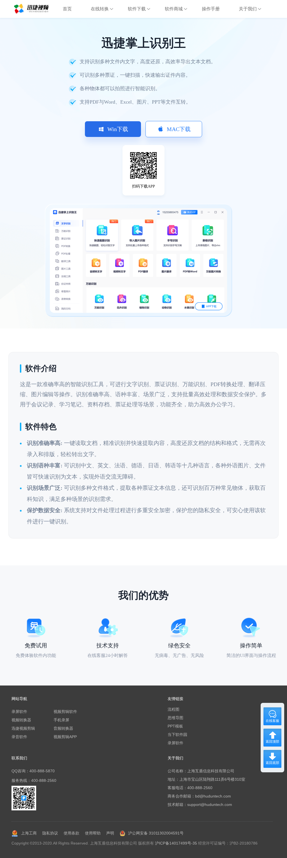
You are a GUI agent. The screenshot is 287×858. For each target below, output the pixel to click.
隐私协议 (50, 833)
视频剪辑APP (65, 737)
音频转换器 (63, 728)
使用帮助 (93, 833)
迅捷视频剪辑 (23, 728)
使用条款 (71, 833)
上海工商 (29, 833)
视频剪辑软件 (65, 711)
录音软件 (19, 737)
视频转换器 (21, 720)
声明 (110, 833)
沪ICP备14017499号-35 (176, 843)
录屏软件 (19, 711)
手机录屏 (61, 720)
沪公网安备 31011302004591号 (156, 833)
